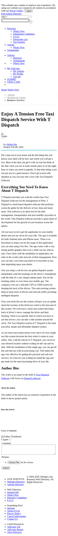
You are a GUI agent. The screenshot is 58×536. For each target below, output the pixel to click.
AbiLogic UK (13, 527)
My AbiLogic (13, 68)
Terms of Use (13, 511)
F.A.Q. (16, 36)
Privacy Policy (16, 10)
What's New (19, 31)
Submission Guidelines (24, 34)
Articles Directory (15, 484)
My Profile (18, 74)
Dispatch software (32, 378)
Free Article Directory (11, 13)
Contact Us (12, 519)
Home (4, 89)
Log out (17, 76)
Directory (11, 28)
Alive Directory (14, 532)
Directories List (20, 39)
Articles (10, 44)
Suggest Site (13, 492)
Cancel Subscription (16, 516)
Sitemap (11, 508)
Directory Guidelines (17, 497)
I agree (29, 11)
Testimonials (13, 50)
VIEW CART (13, 82)
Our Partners (19, 42)
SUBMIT (11, 79)
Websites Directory (16, 482)
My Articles (18, 71)
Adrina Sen (11, 144)
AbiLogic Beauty (15, 529)
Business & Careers (16, 97)
